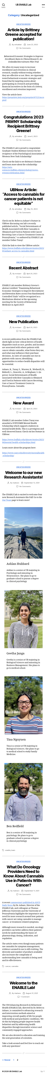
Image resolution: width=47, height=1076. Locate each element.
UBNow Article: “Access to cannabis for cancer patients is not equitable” (24, 196)
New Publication (23, 321)
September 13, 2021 (31, 483)
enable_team (10, 850)
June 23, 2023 (32, 45)
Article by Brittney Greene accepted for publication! (23, 34)
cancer (7, 966)
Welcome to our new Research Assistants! (23, 475)
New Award (23, 403)
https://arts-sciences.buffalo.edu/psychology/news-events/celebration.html (20, 170)
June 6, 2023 (32, 136)
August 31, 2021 (32, 993)
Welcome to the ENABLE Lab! (23, 985)
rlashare (16, 483)
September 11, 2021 (31, 891)
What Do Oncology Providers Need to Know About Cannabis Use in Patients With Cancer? (23, 876)
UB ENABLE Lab (23, 5)
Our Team (6, 500)
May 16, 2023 (32, 209)
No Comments (24, 48)
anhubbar (18, 45)
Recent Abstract (23, 267)
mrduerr (18, 274)
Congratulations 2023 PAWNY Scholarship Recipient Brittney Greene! (23, 124)
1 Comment (25, 997)
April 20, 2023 (32, 274)
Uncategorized (23, 24)
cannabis (14, 966)
